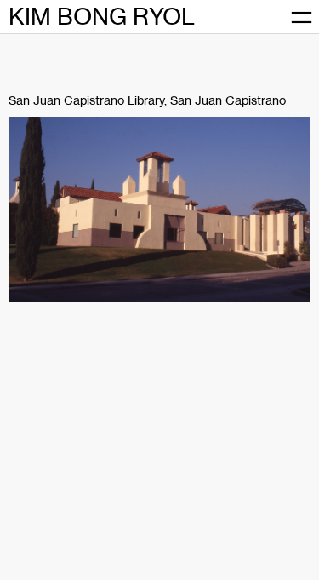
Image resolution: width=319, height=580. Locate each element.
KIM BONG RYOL (102, 17)
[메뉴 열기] (301, 17)
